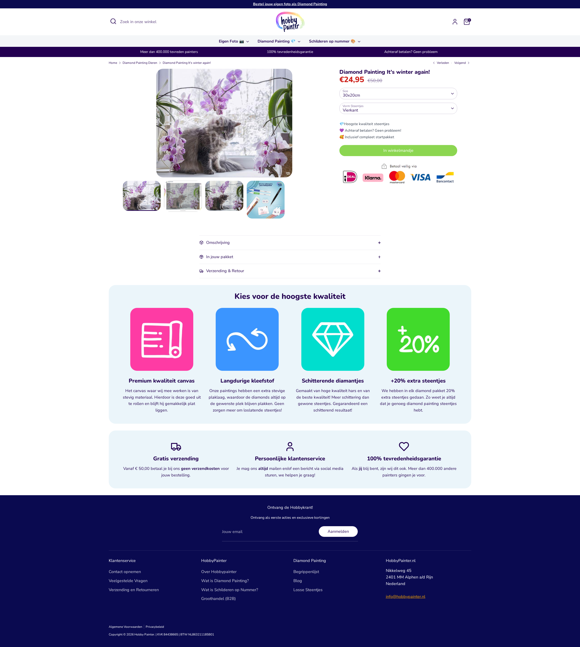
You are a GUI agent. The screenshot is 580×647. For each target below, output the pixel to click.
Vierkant (350, 110)
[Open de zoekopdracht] (113, 21)
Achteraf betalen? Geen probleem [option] (410, 51)
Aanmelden (338, 531)
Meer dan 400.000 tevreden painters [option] (169, 51)
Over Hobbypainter (219, 571)
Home (113, 63)
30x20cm (351, 95)
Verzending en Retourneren (134, 589)
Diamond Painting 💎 (277, 41)
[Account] (454, 21)
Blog (297, 580)
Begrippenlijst (306, 571)
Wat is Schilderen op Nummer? (229, 589)
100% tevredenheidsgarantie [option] (290, 51)
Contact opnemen (125, 571)
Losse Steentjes (308, 589)
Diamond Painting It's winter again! (187, 63)
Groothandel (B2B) (218, 598)
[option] (224, 125)
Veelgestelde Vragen (128, 580)
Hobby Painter (144, 634)
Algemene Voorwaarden (125, 627)
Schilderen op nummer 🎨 (333, 41)
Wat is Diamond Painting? (225, 580)
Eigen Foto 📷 (232, 41)
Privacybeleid (155, 627)
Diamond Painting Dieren (140, 63)
